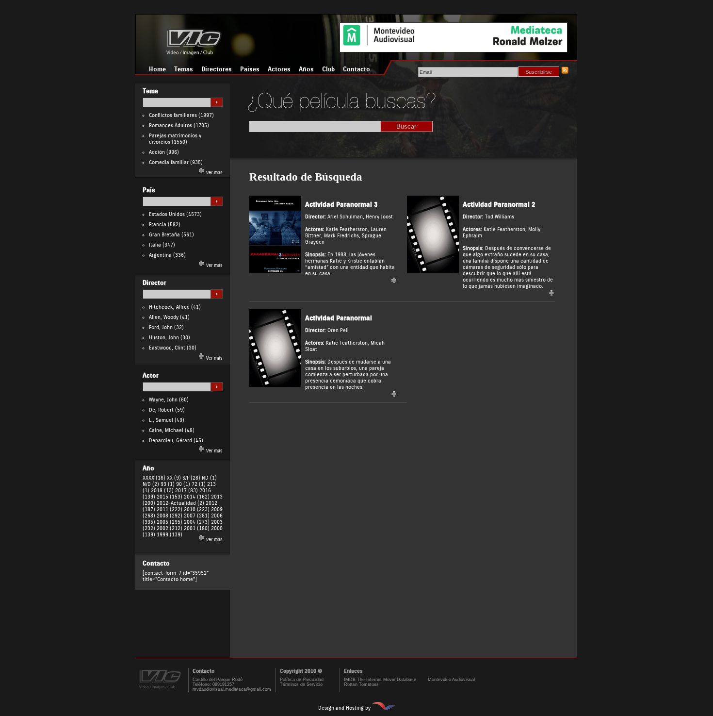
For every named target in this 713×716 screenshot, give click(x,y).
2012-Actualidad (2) (180, 503)
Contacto (356, 69)
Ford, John (161, 327)
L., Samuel (161, 420)
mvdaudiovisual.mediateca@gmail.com (232, 689)
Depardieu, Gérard (170, 440)
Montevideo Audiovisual (451, 679)
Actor (151, 376)
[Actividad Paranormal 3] (275, 271)
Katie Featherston (347, 229)
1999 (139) (169, 535)
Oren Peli (338, 330)
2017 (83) (186, 490)
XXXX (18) (154, 478)
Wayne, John (163, 400)
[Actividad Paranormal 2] (433, 271)
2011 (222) (169, 509)
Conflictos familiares (173, 115)
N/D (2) (151, 484)
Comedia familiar (169, 162)
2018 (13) (162, 490)
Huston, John (164, 337)
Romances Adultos (170, 125)
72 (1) (199, 484)
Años (306, 69)
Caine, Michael (166, 430)
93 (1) (168, 484)
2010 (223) (197, 509)
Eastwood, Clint (167, 348)
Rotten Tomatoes (361, 684)
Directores (216, 69)
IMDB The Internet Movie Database (380, 679)
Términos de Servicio (301, 684)
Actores (279, 69)
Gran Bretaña (164, 235)
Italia (155, 245)
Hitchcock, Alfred (169, 307)
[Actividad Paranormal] (275, 385)
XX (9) (174, 478)
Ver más (214, 173)
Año (148, 468)
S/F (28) (191, 478)
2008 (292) (169, 516)
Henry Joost (379, 217)
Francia (157, 224)
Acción (157, 152)
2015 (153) (169, 497)
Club (328, 69)
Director (154, 283)
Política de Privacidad (302, 679)
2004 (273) (197, 522)
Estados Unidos (167, 214)
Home (157, 69)
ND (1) (209, 478)
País (149, 190)
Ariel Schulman (345, 217)
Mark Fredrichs (341, 236)
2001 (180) (197, 528)
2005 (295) (169, 522)
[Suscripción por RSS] (564, 72)
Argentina (160, 255)
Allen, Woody (163, 317)
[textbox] (178, 102)
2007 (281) (197, 516)
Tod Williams (499, 217)
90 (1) (183, 484)
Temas (183, 69)
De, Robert (161, 410)
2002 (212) (169, 528)
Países (249, 69)
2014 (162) (197, 497)
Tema (150, 91)
